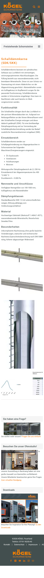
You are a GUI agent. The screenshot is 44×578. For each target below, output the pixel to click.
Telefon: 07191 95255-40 (22, 542)
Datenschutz (19, 544)
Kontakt (7, 544)
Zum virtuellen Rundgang (11, 480)
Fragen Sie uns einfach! (31, 436)
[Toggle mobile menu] (39, 7)
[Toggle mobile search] (34, 7)
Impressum (33, 544)
